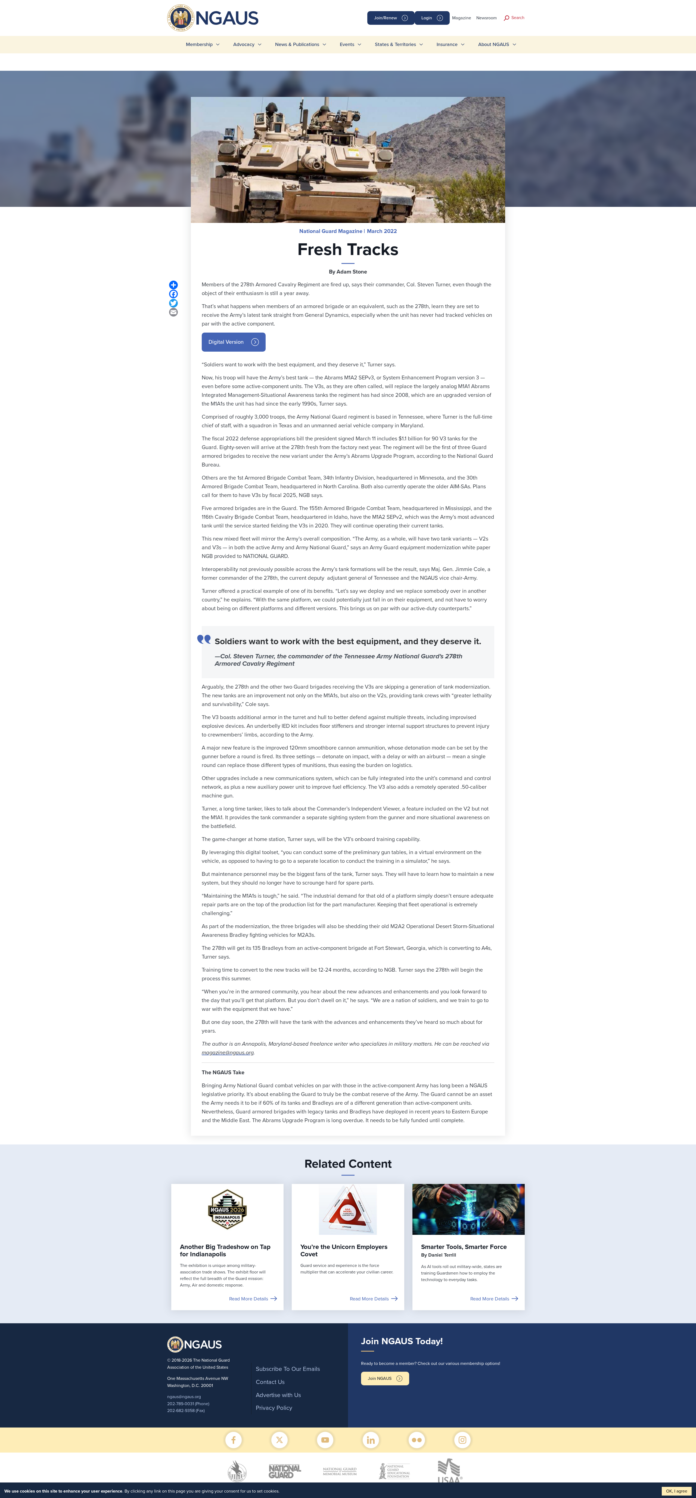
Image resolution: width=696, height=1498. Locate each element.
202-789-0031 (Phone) (188, 1404)
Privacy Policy (274, 1407)
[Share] (173, 284)
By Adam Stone (348, 272)
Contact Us (270, 1382)
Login (426, 18)
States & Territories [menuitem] (395, 44)
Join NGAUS (379, 1378)
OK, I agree (676, 1491)
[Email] (173, 312)
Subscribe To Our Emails (288, 1369)
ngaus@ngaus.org (184, 1396)
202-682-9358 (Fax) (186, 1410)
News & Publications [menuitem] (297, 44)
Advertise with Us (278, 1395)
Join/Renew (385, 18)
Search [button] (517, 17)
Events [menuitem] (347, 44)
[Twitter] (173, 302)
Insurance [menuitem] (447, 44)
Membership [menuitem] (199, 44)
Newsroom (486, 18)
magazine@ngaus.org (228, 1052)
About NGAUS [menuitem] (493, 44)
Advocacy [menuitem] (243, 44)
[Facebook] (173, 293)
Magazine (461, 18)
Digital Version (226, 342)
